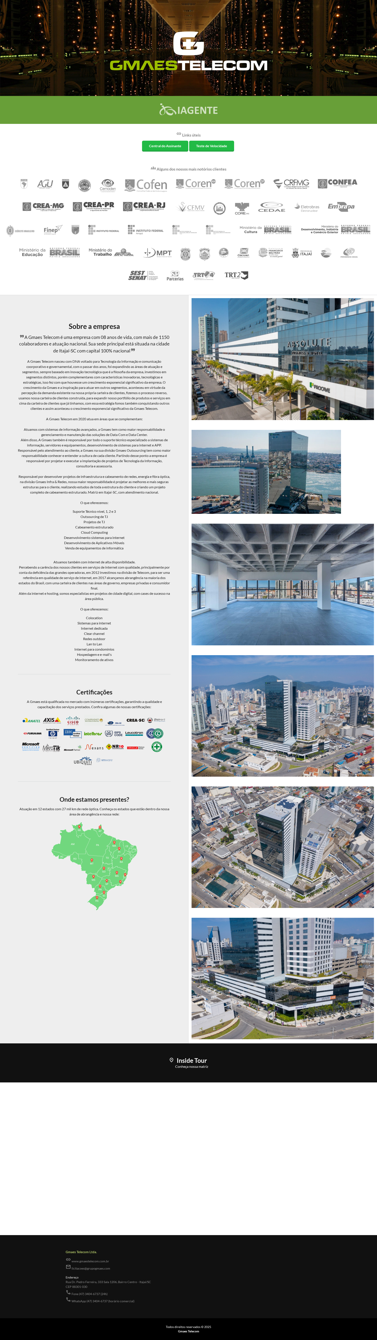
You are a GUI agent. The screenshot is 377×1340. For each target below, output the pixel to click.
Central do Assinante (165, 146)
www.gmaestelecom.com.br (87, 1260)
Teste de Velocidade (211, 146)
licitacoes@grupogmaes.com (88, 1267)
